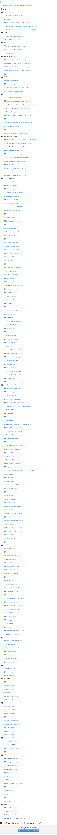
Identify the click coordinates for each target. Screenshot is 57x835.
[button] (1, 1)
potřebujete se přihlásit (33, 828)
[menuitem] (1, 3)
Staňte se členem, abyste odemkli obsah (28, 831)
